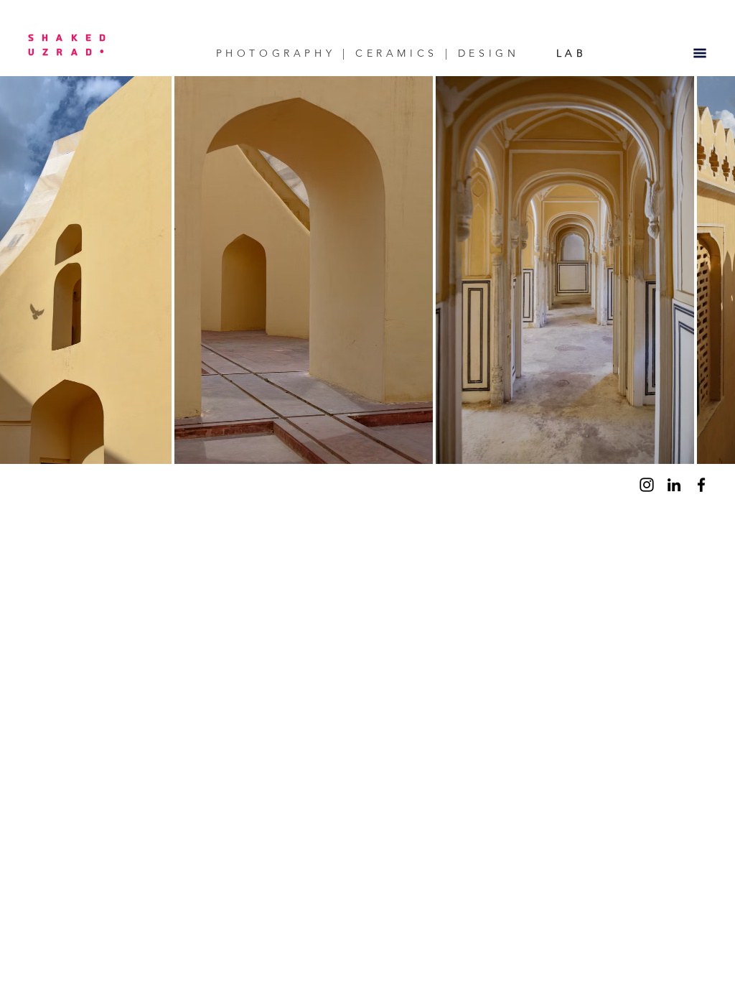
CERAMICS (397, 53)
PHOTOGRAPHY (275, 53)
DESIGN (488, 53)
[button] (699, 53)
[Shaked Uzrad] (646, 484)
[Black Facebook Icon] (701, 484)
